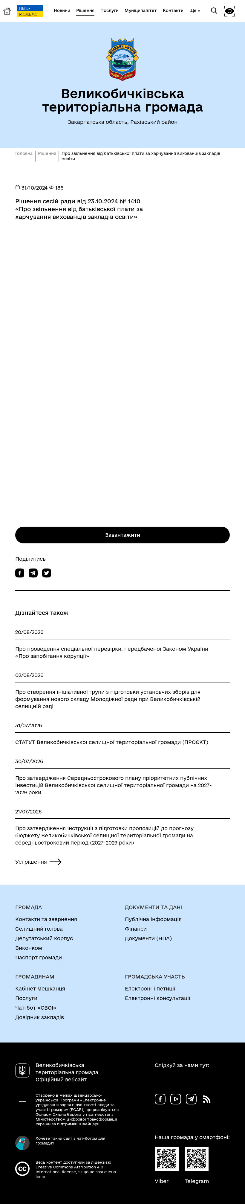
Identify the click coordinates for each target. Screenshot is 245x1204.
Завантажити (122, 535)
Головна (24, 153)
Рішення (47, 153)
